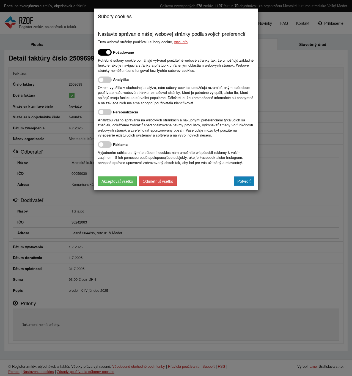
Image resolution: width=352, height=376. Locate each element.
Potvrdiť (244, 181)
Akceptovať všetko (117, 181)
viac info (181, 41)
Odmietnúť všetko (158, 181)
